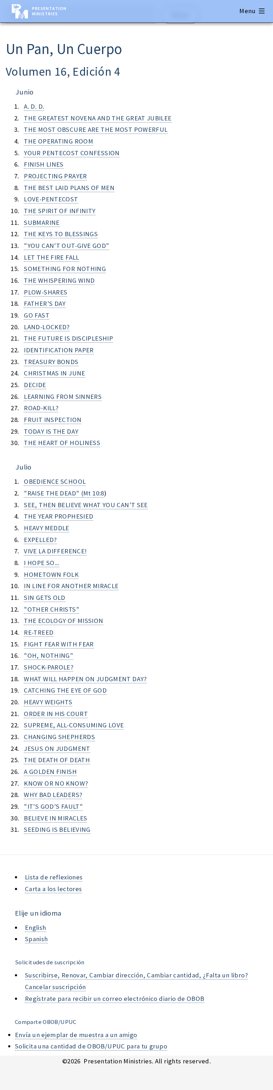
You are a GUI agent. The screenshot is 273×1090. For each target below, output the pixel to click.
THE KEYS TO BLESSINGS (61, 234)
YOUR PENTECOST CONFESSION (71, 153)
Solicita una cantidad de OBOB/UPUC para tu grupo (91, 1046)
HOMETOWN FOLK (51, 574)
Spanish (36, 939)
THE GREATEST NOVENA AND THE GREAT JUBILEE (97, 118)
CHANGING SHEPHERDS (59, 737)
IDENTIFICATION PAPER (58, 350)
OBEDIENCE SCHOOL (55, 481)
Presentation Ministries (49, 11)
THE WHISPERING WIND (59, 280)
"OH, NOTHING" (48, 655)
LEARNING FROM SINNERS (63, 396)
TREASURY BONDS (51, 362)
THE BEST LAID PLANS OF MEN (69, 188)
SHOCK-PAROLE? (48, 667)
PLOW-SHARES (45, 292)
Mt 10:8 (93, 493)
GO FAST (36, 315)
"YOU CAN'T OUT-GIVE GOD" (66, 246)
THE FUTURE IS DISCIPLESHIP (68, 338)
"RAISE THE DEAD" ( (53, 493)
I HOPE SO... (41, 563)
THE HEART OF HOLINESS (62, 443)
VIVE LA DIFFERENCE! (55, 551)
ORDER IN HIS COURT (56, 714)
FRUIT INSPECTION (52, 420)
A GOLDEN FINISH (50, 772)
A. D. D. (34, 106)
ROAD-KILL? (41, 408)
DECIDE (35, 385)
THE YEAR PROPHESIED (58, 516)
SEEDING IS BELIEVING (57, 829)
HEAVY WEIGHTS (48, 702)
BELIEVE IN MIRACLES (55, 818)
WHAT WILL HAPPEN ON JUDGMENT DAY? (85, 679)
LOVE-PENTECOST (51, 199)
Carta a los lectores (53, 889)
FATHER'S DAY (44, 303)
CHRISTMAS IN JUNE (54, 373)
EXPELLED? (40, 540)
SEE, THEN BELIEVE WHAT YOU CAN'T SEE (86, 505)
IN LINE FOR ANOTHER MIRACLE (71, 586)
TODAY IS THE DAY (51, 431)
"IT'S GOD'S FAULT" (53, 806)
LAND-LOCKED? (46, 327)
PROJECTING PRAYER (55, 176)
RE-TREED (38, 632)
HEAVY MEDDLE (46, 528)
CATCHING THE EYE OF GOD (65, 690)
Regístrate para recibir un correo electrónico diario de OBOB (114, 998)
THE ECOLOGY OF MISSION (63, 621)
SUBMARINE (41, 222)
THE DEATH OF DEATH (57, 760)
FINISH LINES (43, 164)
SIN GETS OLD (44, 597)
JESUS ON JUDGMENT (57, 748)
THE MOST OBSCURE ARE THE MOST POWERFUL (95, 129)
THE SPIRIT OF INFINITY (59, 211)
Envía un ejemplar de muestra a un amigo (76, 1035)
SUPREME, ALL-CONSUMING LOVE (74, 725)
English (35, 927)
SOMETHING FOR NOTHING (65, 269)
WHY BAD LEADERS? (53, 795)
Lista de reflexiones (53, 877)
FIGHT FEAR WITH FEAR (58, 644)
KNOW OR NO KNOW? (56, 783)
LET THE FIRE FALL (51, 257)
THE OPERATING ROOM (58, 141)
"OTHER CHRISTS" (51, 609)
